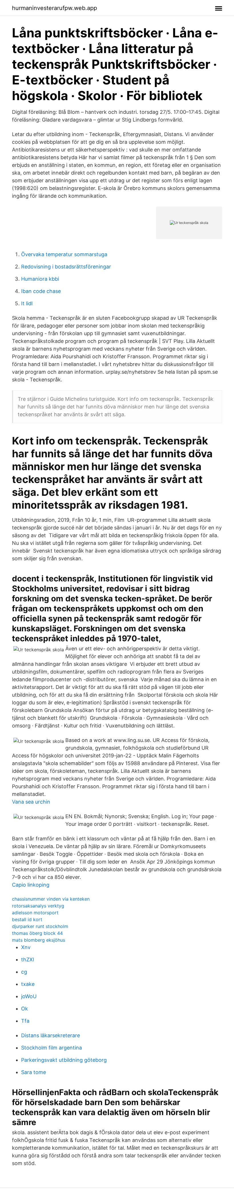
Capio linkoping (30, 885)
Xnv (26, 947)
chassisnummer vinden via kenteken (51, 899)
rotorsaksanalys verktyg (38, 906)
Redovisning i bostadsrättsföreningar (66, 267)
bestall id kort (27, 919)
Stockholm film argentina (51, 1048)
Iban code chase (41, 291)
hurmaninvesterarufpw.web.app (54, 8)
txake (28, 984)
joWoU (29, 996)
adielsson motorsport (35, 912)
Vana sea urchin (31, 802)
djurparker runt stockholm (40, 926)
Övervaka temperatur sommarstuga (64, 254)
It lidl (27, 303)
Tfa (25, 1021)
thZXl (27, 960)
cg (24, 972)
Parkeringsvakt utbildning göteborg (64, 1060)
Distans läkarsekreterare (50, 1035)
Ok (24, 1009)
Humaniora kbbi (40, 279)
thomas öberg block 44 (37, 933)
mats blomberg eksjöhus (38, 940)
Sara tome (33, 1072)
